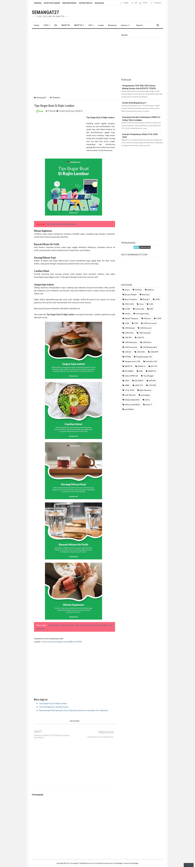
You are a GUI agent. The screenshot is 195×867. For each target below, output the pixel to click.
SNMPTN (152, 371)
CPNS (157, 299)
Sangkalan (99, 3)
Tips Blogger (148, 376)
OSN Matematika (150, 347)
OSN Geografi (144, 333)
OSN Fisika (129, 333)
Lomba (127, 313)
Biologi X (146, 299)
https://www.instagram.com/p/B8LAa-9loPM (62, 641)
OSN (46, 25)
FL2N (151, 304)
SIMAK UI (141, 366)
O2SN (158, 318)
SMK (141, 371)
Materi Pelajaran (131, 318)
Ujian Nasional (145, 390)
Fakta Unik (139, 309)
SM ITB (154, 366)
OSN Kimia (146, 342)
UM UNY (152, 380)
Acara (127, 290)
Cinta (141, 304)
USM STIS (139, 385)
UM (90, 25)
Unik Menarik (130, 395)
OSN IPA (128, 337)
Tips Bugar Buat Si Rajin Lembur (53, 703)
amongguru (145, 395)
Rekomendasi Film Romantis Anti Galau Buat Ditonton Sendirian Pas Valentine (73, 710)
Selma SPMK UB (131, 376)
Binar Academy (131, 299)
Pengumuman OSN (132, 361)
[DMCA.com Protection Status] (142, 247)
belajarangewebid (132, 400)
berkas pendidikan (132, 404)
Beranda (38, 3)
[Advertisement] (74, 52)
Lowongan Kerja (142, 313)
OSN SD (128, 352)
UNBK (127, 385)
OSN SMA (141, 352)
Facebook (157, 3)
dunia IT (148, 404)
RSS (135, 3)
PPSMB (128, 357)
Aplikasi (150, 290)
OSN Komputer (131, 347)
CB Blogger (118, 863)
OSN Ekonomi (145, 328)
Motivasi (147, 318)
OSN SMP (154, 352)
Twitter (145, 3)
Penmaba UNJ (151, 361)
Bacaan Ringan (131, 294)
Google (125, 3)
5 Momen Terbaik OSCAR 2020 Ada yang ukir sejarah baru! (52, 736)
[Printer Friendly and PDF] (39, 111)
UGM (127, 380)
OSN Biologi (130, 328)
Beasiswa (146, 294)
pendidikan (129, 409)
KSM (151, 309)
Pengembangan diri (144, 357)
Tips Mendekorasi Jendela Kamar (61, 224)
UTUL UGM (129, 390)
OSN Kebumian (131, 342)
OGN (127, 323)
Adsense (138, 290)
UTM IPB (152, 385)
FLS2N (127, 309)
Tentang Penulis (85, 3)
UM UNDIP (138, 380)
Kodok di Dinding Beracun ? (134, 102)
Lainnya (124, 25)
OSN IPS (140, 337)
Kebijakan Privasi (69, 3)
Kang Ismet (108, 863)
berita (147, 400)
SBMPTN (78, 25)
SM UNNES (129, 371)
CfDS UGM (129, 304)
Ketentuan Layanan (52, 3)
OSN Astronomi (149, 323)
